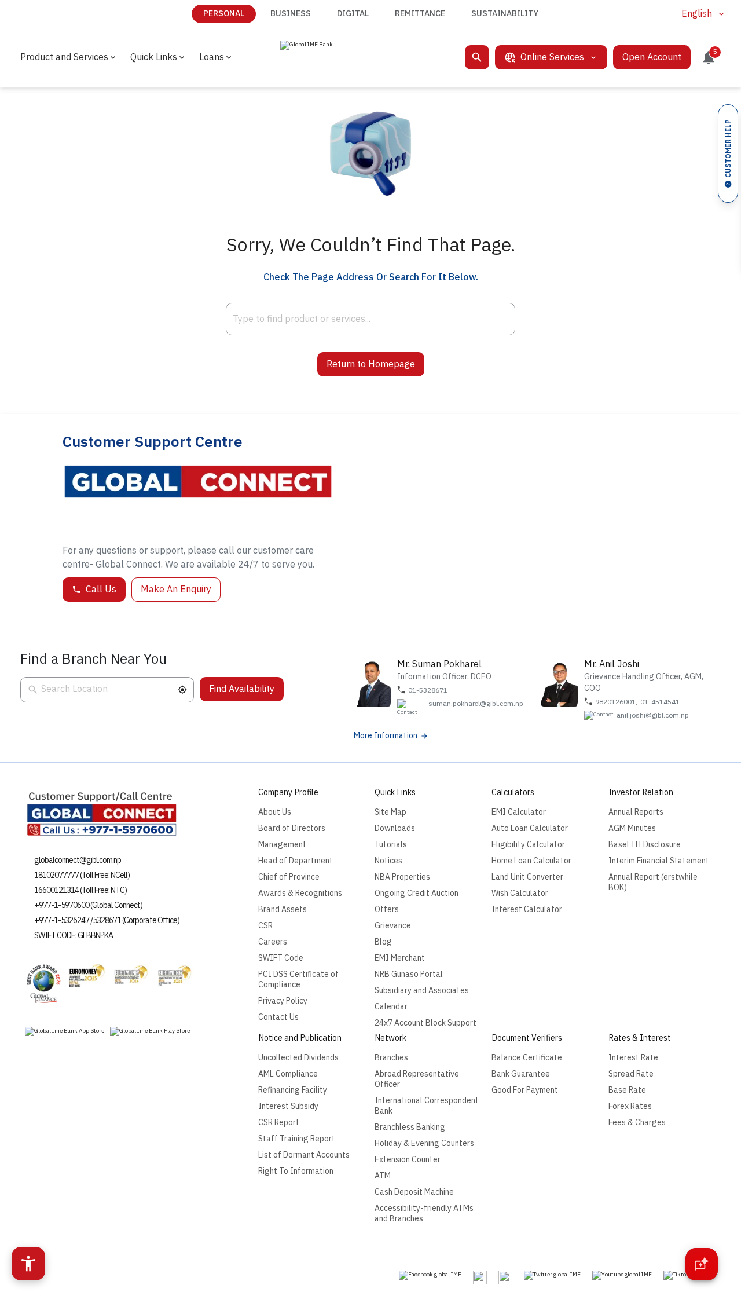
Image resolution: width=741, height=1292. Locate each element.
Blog (383, 942)
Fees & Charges (637, 1123)
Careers (272, 942)
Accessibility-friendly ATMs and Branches (424, 1213)
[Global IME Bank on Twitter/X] (552, 1275)
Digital (353, 14)
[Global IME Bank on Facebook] (430, 1275)
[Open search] (477, 57)
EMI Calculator (518, 812)
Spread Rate (631, 1074)
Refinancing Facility (292, 1090)
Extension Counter (408, 1160)
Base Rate (627, 1090)
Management (282, 845)
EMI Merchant (400, 958)
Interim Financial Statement (658, 861)
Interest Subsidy (288, 1106)
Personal (223, 14)
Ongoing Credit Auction (416, 893)
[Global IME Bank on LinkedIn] (505, 1277)
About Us (274, 812)
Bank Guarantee (520, 1074)
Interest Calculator (526, 909)
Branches (391, 1058)
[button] (182, 689)
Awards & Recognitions (300, 893)
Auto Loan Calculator (529, 828)
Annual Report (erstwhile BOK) (653, 882)
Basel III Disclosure (644, 845)
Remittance (420, 14)
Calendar (391, 1007)
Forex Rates (630, 1106)
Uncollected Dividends (298, 1058)
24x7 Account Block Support (425, 1023)
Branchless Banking (410, 1127)
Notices (388, 861)
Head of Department (295, 861)
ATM (383, 1176)
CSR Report (278, 1123)
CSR (265, 926)
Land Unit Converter (527, 877)
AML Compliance (288, 1074)
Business (290, 14)
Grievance (393, 926)
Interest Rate (633, 1058)
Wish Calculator (519, 893)
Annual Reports (635, 812)
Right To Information (295, 1171)
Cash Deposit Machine (414, 1192)
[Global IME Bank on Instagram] (480, 1277)
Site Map (390, 812)
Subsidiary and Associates (422, 990)
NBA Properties (402, 877)
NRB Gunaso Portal (409, 974)
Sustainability (504, 14)
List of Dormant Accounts (304, 1155)
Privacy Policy (282, 1001)
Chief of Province (289, 877)
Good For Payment (524, 1090)
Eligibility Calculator (528, 845)
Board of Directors (291, 828)
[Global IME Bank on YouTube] (622, 1275)
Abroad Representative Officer (417, 1079)
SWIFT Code (280, 958)
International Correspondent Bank (427, 1106)
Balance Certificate (526, 1058)
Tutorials (391, 845)
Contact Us (278, 1017)
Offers (387, 909)
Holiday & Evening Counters (424, 1143)
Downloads (395, 828)
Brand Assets (282, 909)
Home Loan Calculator (531, 861)
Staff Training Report (296, 1139)
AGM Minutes (632, 828)
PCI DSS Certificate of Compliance (298, 979)
